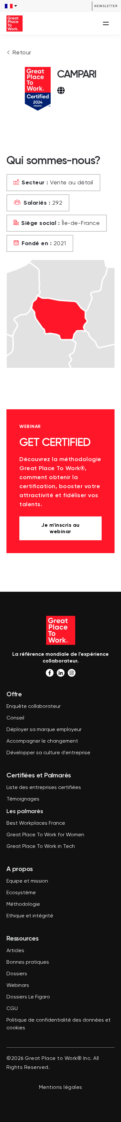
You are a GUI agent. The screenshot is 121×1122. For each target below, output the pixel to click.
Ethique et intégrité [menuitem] (29, 916)
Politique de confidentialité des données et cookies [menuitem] (58, 1024)
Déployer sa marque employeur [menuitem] (44, 729)
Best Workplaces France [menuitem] (35, 823)
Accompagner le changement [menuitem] (42, 741)
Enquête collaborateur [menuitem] (33, 706)
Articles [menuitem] (15, 950)
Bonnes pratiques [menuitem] (27, 962)
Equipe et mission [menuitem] (27, 881)
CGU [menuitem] (12, 1008)
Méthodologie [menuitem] (23, 904)
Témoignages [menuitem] (22, 799)
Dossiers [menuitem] (16, 974)
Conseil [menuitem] (15, 718)
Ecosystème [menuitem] (21, 892)
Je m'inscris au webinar (60, 528)
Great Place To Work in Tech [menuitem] (40, 846)
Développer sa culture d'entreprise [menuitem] (48, 753)
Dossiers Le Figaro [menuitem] (28, 997)
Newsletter (105, 6)
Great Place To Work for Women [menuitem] (45, 835)
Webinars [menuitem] (17, 985)
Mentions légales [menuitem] (60, 1087)
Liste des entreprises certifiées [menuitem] (43, 787)
